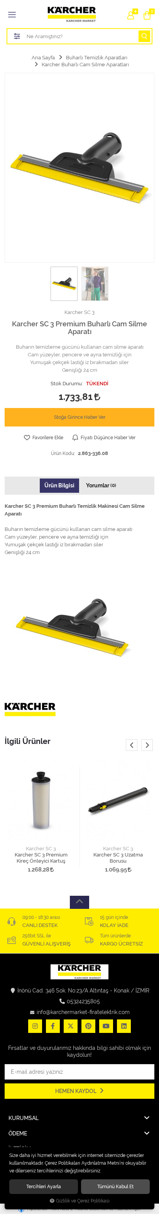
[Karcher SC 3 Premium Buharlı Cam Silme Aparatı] (79, 167)
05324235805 (83, 1001)
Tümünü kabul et (115, 1186)
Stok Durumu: (67, 383)
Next (147, 745)
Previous (131, 745)
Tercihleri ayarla (43, 1186)
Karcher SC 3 (41, 848)
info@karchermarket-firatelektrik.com (83, 1012)
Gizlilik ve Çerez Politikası (83, 1201)
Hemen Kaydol (76, 1091)
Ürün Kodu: (63, 453)
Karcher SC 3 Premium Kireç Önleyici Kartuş (41, 858)
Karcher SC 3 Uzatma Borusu (118, 858)
